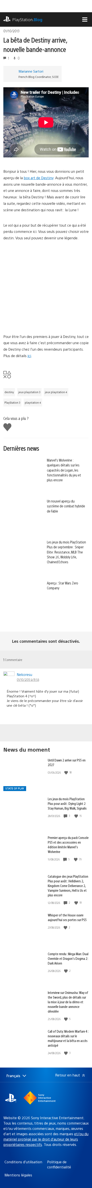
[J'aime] (66, 772)
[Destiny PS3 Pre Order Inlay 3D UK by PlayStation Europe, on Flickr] (37, 321)
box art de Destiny (38, 177)
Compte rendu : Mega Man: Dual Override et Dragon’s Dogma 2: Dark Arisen (68, 958)
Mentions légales (18, 1175)
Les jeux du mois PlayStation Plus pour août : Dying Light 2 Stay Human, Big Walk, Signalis (67, 803)
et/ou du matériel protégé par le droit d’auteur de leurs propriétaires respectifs (45, 1139)
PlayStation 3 (12, 402)
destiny (9, 392)
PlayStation (27, 19)
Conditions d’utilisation (23, 1162)
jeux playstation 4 (56, 392)
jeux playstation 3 (29, 392)
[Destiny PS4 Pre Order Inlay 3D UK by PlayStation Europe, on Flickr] (37, 284)
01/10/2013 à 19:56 (28, 679)
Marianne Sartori (31, 71)
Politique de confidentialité (59, 1164)
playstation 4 (33, 402)
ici (29, 355)
